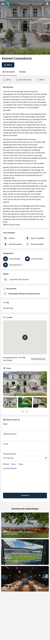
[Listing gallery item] (10, 402)
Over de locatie (8, 72)
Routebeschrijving (38, 359)
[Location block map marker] (25, 337)
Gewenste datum (9, 454)
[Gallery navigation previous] (23, 411)
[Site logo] (12, 3)
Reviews (22, 72)
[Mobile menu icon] (3, 3)
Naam (5, 424)
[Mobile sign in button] (47, 3)
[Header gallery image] (25, 27)
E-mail (5, 444)
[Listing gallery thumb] (25, 383)
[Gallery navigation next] (27, 411)
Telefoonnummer (10, 434)
